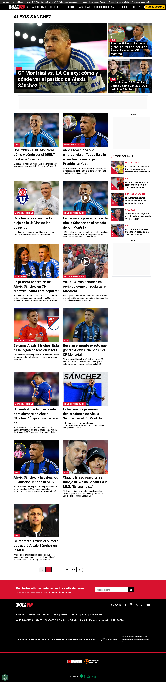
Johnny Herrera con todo (119, 2)
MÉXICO (75, 614)
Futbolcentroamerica (99, 620)
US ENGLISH (96, 614)
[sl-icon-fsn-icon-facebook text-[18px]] (125, 604)
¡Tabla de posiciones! (24, 2)
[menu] (4, 7)
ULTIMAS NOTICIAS (36, 7)
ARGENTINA (34, 614)
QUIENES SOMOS (24, 620)
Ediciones (21, 614)
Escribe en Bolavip (68, 620)
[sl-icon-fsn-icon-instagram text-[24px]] (131, 604)
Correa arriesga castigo (141, 2)
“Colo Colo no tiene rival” (46, 2)
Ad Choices (89, 639)
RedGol (83, 620)
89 (67, 570)
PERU (84, 614)
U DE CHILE (70, 7)
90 (73, 570)
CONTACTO (50, 620)
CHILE (55, 614)
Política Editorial (74, 639)
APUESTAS (84, 7)
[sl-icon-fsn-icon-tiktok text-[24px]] (142, 604)
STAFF (39, 620)
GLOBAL (65, 614)
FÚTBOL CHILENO (126, 7)
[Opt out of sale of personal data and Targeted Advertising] (5, 677)
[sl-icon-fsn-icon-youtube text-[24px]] (148, 604)
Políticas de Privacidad (53, 639)
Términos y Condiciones (59, 592)
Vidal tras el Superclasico (69, 2)
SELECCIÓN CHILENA (104, 7)
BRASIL (46, 614)
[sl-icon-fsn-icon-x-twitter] (136, 604)
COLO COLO (55, 7)
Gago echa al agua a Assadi (94, 2)
